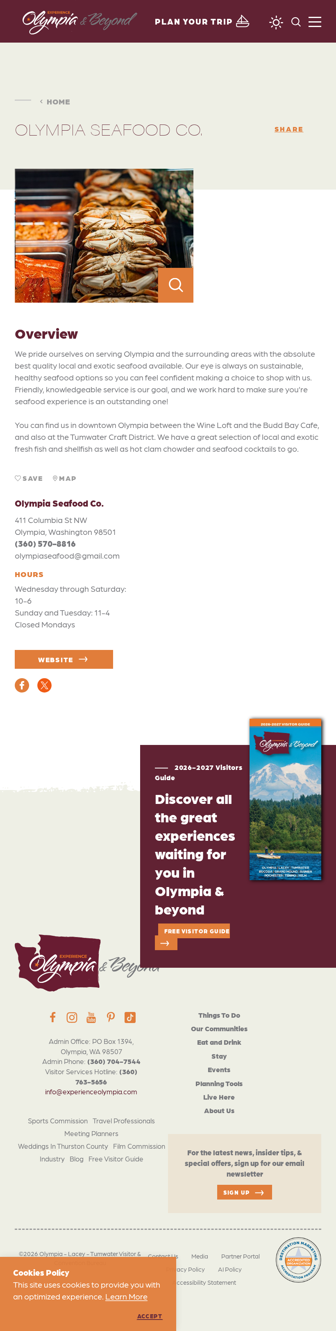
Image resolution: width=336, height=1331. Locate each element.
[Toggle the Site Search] (296, 21)
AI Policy (230, 1269)
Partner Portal (240, 1256)
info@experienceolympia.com (91, 1091)
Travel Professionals (124, 1120)
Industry (52, 1158)
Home (58, 101)
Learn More (126, 1296)
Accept (149, 1316)
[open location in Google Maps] (257, 236)
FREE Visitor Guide (197, 931)
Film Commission (139, 1146)
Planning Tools (219, 1083)
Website (55, 659)
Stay (219, 1056)
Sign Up (236, 1192)
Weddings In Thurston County (63, 1146)
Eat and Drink (219, 1042)
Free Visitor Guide (116, 1158)
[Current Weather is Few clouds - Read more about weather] (276, 22)
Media (199, 1256)
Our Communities (219, 1028)
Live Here (219, 1097)
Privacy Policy (185, 1269)
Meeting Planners (91, 1133)
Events (219, 1069)
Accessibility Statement (204, 1282)
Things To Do (219, 1015)
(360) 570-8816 (45, 543)
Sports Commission (58, 1120)
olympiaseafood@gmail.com (67, 555)
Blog (77, 1158)
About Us (219, 1110)
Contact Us (163, 1256)
